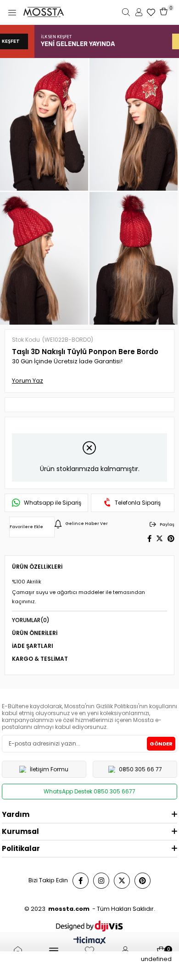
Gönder (161, 743)
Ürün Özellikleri (37, 567)
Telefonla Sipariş (138, 503)
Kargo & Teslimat (40, 659)
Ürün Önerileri (34, 633)
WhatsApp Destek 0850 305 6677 (89, 791)
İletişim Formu (49, 769)
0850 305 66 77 (140, 769)
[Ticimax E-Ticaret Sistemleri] (89, 941)
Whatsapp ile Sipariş (52, 503)
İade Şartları (32, 646)
